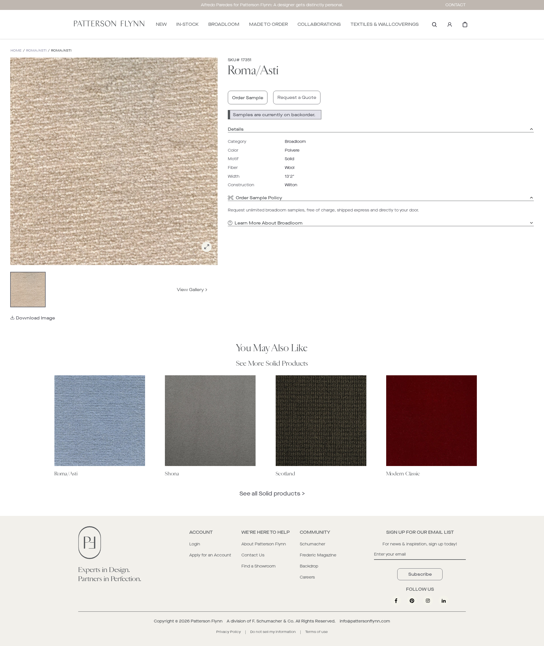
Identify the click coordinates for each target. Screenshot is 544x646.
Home (16, 50)
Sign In (449, 24)
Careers (307, 577)
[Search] (434, 24)
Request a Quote (296, 97)
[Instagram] (428, 601)
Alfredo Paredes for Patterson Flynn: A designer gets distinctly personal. (272, 5)
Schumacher (312, 544)
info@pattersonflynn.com (365, 621)
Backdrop (309, 566)
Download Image (35, 318)
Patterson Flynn (206, 621)
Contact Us (252, 555)
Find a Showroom (258, 566)
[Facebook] (396, 601)
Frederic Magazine (318, 555)
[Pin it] (412, 601)
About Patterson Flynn (263, 544)
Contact (455, 5)
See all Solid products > (272, 493)
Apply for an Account (210, 555)
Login (194, 544)
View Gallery (190, 290)
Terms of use (316, 632)
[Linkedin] (444, 601)
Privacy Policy (228, 632)
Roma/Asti (36, 50)
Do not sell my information (273, 632)
